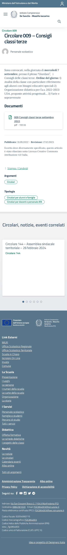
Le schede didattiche (13, 439)
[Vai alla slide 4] (34, 302)
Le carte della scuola (13, 393)
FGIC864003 (31, 520)
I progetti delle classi (13, 443)
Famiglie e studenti (12, 416)
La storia (6, 400)
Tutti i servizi (8, 424)
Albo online (8, 465)
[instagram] (25, 493)
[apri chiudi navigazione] (5, 14)
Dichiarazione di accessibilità (38, 487)
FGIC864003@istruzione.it (46, 507)
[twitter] (29, 493)
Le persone (8, 385)
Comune (6, 366)
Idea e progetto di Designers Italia (47, 542)
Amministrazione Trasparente (18, 481)
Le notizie (7, 454)
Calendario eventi (11, 462)
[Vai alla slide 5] (38, 302)
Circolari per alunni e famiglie (21, 197)
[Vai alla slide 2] (27, 302)
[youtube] (21, 493)
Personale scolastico (13, 412)
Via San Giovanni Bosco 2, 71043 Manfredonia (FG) (35, 503)
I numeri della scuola (13, 389)
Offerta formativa (11, 435)
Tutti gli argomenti (11, 472)
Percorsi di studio (11, 420)
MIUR (5, 342)
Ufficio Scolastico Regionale (17, 346)
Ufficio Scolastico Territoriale (17, 350)
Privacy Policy (9, 487)
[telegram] (33, 493)
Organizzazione (10, 397)
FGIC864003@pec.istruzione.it (49, 510)
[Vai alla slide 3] (30, 302)
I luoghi (6, 381)
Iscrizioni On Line (11, 358)
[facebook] (16, 493)
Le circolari (7, 458)
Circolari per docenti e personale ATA (24, 201)
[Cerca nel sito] (59, 22)
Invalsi (5, 362)
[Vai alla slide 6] (41, 302)
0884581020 (19, 507)
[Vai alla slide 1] (23, 302)
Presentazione (9, 377)
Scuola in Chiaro (10, 354)
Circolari (11, 182)
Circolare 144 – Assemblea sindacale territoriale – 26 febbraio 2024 (30, 245)
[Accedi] (62, 4)
